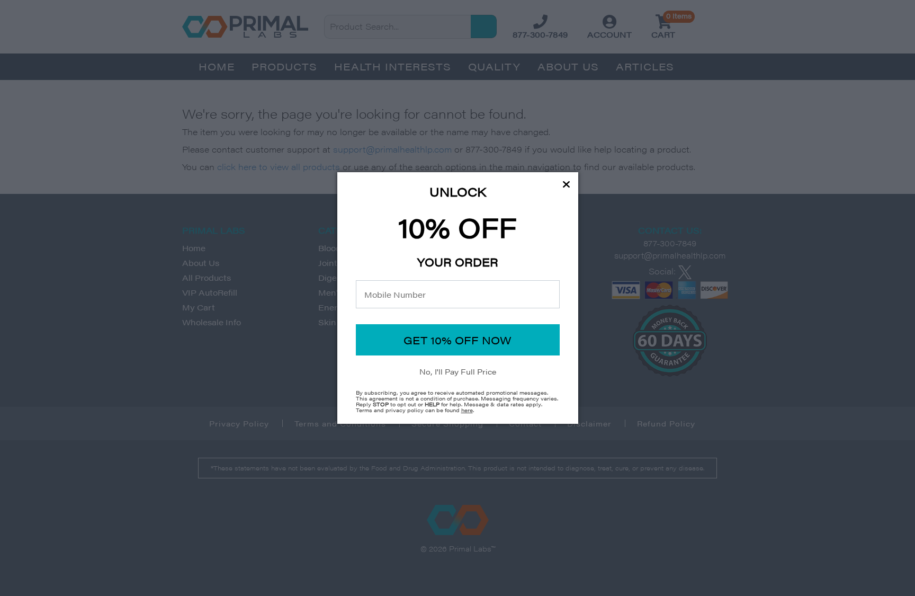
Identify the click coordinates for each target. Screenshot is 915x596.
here (467, 410)
